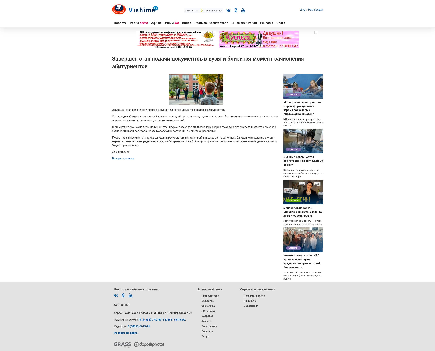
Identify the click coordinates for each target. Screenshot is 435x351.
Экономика (208, 306)
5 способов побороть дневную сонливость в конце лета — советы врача (303, 211)
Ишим (172, 23)
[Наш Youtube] (243, 10)
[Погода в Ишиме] (203, 10)
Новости (120, 23)
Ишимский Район (244, 23)
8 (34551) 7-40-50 (150, 319)
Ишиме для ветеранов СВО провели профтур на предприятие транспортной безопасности (301, 261)
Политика (207, 331)
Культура (207, 321)
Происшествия (210, 295)
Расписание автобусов (211, 23)
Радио (139, 23)
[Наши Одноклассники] (236, 10)
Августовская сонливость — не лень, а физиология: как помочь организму (302, 222)
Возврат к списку (123, 158)
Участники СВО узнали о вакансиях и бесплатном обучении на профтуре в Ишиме (302, 275)
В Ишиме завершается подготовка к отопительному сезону (303, 160)
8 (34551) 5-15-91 (139, 326)
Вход (302, 9)
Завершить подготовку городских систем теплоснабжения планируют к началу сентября (302, 173)
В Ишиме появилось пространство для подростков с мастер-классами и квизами (303, 122)
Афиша (156, 23)
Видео (186, 23)
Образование (209, 326)
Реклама (266, 23)
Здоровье (293, 200)
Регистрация (315, 9)
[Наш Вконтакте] (228, 10)
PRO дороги (209, 311)
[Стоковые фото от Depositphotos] (149, 344)
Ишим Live (250, 300)
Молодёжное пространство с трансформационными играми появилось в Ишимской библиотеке (302, 108)
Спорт (205, 336)
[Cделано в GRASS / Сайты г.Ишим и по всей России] (122, 345)
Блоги (280, 23)
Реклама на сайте (254, 295)
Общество (294, 94)
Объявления (251, 306)
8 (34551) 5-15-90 (174, 319)
